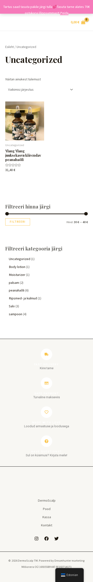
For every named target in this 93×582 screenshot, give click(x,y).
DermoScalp (47, 500)
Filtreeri (18, 221)
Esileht (9, 47)
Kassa (46, 517)
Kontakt (46, 525)
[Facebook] (46, 538)
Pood (47, 509)
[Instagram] (36, 538)
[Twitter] (56, 538)
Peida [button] (64, 13)
